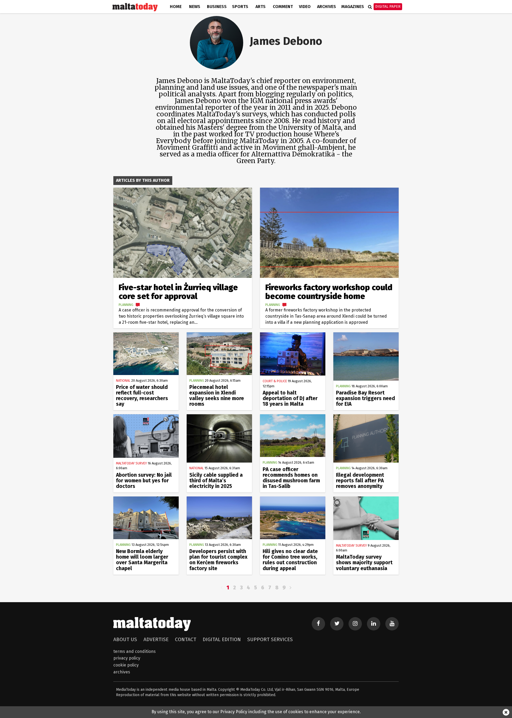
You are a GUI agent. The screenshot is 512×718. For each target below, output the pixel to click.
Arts (260, 6)
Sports (240, 6)
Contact (185, 639)
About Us (125, 639)
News (194, 6)
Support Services (270, 639)
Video (305, 6)
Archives (326, 6)
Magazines (352, 6)
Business (217, 6)
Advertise (156, 639)
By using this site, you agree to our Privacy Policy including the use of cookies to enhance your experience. (256, 711)
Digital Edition (222, 639)
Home (176, 6)
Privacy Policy (126, 658)
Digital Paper (388, 6)
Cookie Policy (126, 665)
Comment (283, 6)
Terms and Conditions (134, 651)
